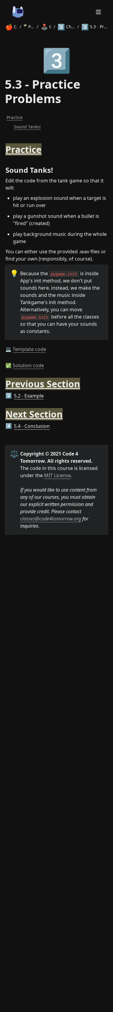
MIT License (57, 475)
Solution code (28, 365)
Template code (29, 349)
